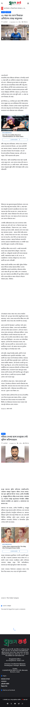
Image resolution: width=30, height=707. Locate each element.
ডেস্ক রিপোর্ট (5, 22)
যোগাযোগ (3, 681)
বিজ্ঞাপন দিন (4, 686)
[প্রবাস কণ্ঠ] (15, 3)
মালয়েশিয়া (8, 12)
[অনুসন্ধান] (2, 4)
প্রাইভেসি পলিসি (5, 684)
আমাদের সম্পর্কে (5, 679)
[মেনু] (28, 4)
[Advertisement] (15, 57)
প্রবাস (3, 12)
